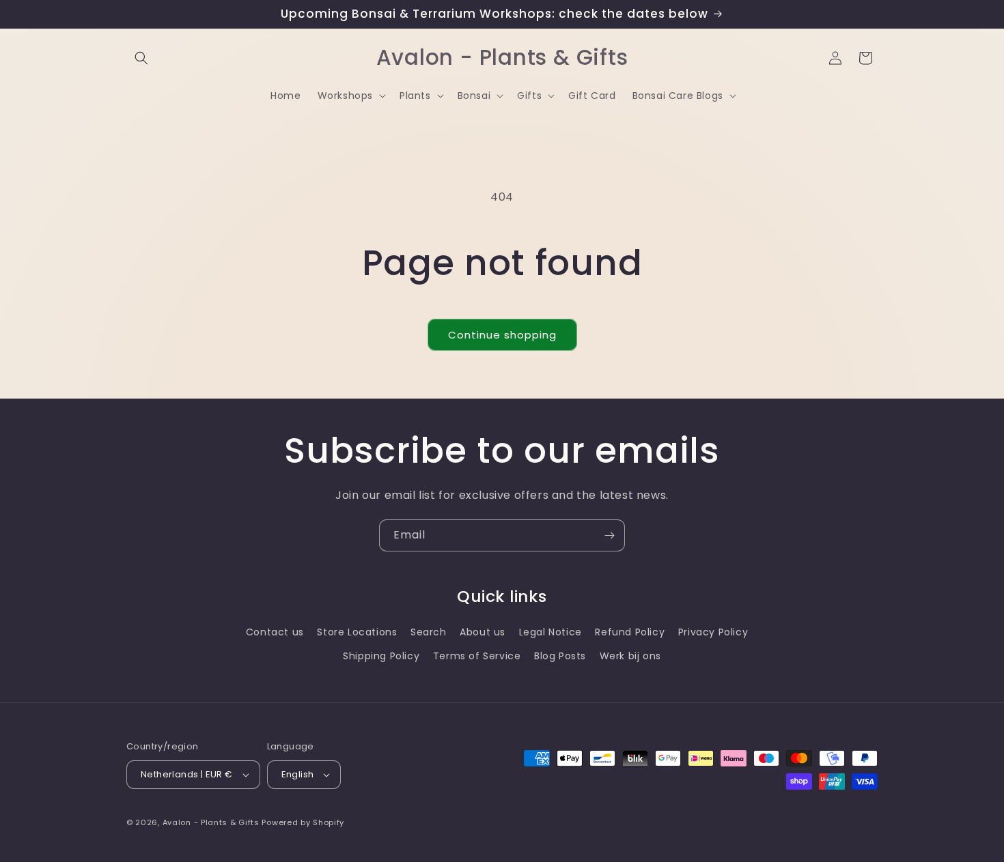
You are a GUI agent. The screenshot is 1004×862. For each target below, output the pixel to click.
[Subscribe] (609, 535)
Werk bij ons (630, 656)
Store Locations (357, 632)
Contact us (275, 632)
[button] (141, 58)
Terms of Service (477, 656)
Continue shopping (502, 335)
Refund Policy (630, 632)
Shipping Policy (381, 656)
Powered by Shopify (303, 822)
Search (428, 632)
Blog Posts (560, 656)
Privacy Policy (713, 632)
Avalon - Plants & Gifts (211, 822)
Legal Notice (550, 632)
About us (482, 632)
